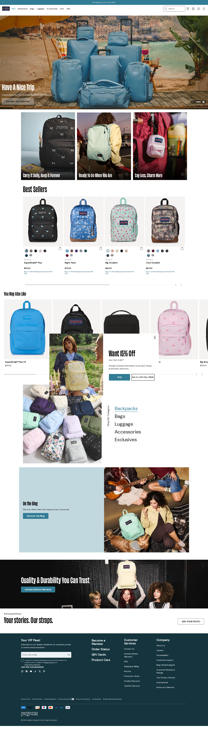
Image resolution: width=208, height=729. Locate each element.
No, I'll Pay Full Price (143, 377)
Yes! (119, 377)
